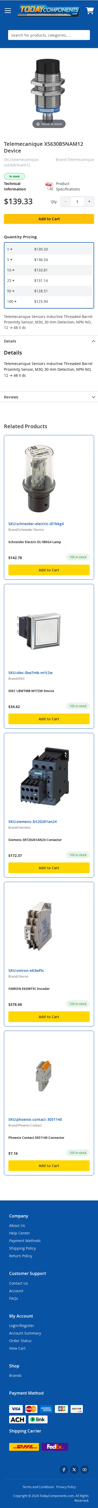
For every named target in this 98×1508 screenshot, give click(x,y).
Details (10, 341)
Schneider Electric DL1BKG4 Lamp (34, 542)
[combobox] (49, 35)
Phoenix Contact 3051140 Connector (36, 1137)
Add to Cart (49, 569)
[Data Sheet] (49, 186)
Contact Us (18, 1283)
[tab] (49, 340)
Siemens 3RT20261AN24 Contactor (35, 840)
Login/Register (21, 1325)
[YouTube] (84, 1469)
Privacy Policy (66, 1487)
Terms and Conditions (38, 1487)
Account (16, 1290)
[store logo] (48, 10)
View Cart (17, 1348)
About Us (17, 1225)
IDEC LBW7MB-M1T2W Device (31, 691)
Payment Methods (25, 1240)
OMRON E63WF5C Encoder (29, 989)
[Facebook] (64, 1469)
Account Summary (25, 1333)
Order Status (20, 1340)
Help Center (19, 1233)
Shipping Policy (22, 1248)
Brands (15, 1375)
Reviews (11, 397)
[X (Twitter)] (74, 1469)
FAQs (13, 1298)
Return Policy (20, 1255)
